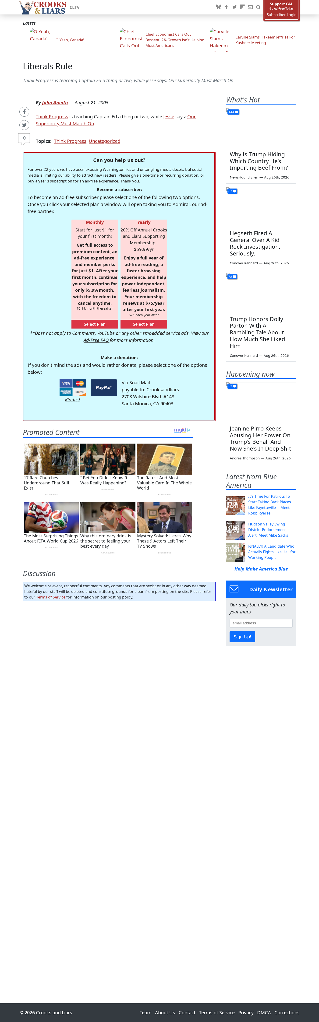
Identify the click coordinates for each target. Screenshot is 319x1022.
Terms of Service (50, 597)
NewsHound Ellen (244, 177)
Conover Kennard (244, 263)
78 (230, 276)
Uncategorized (104, 141)
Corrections (287, 1012)
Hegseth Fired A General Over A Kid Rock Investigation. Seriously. (255, 243)
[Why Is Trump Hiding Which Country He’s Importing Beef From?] (261, 127)
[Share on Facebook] (24, 112)
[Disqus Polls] (119, 665)
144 (231, 112)
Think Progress (52, 116)
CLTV (75, 7)
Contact (187, 1012)
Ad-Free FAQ (96, 340)
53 (230, 386)
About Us (165, 1012)
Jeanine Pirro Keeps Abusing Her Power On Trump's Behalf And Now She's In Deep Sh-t (260, 438)
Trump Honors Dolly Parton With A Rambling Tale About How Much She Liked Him (257, 332)
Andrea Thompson (245, 458)
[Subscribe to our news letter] (250, 7)
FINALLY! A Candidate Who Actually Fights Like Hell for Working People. (272, 552)
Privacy (246, 1012)
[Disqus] (119, 789)
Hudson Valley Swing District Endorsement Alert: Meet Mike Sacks (268, 530)
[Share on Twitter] (24, 125)
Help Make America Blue (261, 569)
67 (230, 191)
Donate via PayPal (104, 387)
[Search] (258, 7)
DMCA (264, 1012)
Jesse (168, 116)
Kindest (72, 399)
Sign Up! (242, 636)
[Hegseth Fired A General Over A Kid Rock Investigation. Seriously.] (261, 207)
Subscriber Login (282, 15)
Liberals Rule (47, 66)
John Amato (55, 102)
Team (146, 1012)
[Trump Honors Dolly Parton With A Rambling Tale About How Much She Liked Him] (261, 292)
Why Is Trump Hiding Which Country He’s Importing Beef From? (259, 161)
